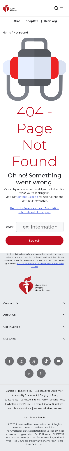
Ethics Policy (11, 399)
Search (10, 226)
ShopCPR (31, 21)
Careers (10, 390)
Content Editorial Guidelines (47, 404)
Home (7, 32)
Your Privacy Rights (34, 417)
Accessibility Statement (24, 395)
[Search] (56, 8)
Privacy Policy (24, 390)
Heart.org (50, 21)
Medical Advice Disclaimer (48, 390)
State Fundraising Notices (48, 408)
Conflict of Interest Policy (34, 399)
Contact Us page (27, 196)
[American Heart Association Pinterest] (41, 373)
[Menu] (62, 7)
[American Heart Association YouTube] (58, 361)
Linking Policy (57, 399)
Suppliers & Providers (19, 408)
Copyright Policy (49, 395)
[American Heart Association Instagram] (21, 361)
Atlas (16, 21)
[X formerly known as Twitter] (34, 361)
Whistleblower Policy (18, 404)
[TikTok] (46, 361)
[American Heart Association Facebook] (9, 361)
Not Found (20, 32)
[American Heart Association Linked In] (29, 373)
